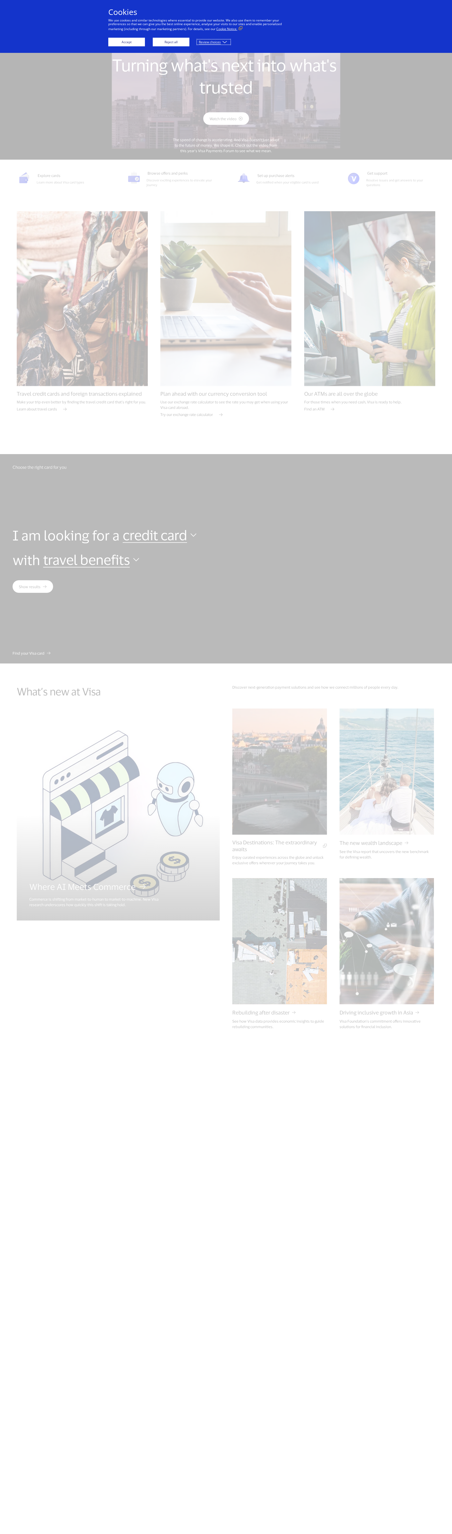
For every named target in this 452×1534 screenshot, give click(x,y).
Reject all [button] (171, 42)
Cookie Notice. (226, 29)
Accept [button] (127, 42)
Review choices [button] (210, 42)
